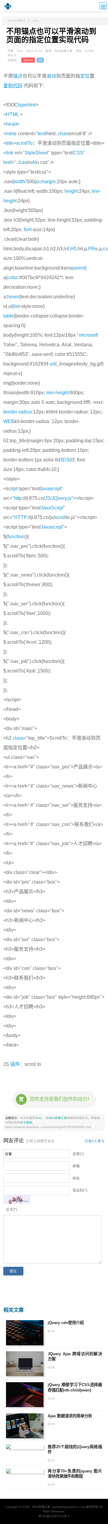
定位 (85, 76)
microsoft (88, 335)
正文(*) (11, 1209)
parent (78, 267)
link (10, 152)
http (18, 498)
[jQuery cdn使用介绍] (25, 1332)
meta (11, 133)
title (10, 143)
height (71, 191)
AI (34, 162)
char (62, 133)
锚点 (17, 76)
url (52, 363)
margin (48, 181)
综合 (35, 20)
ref (8, 162)
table (8, 315)
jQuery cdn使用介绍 (66, 1322)
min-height (57, 392)
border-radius (17, 411)
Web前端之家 (58, 1118)
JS (40, 60)
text (41, 133)
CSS (78, 152)
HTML (12, 114)
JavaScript (52, 507)
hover (13, 296)
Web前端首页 (17, 20)
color (13, 277)
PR (91, 248)
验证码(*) (80, 1190)
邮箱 (76, 1166)
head (11, 124)
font (28, 229)
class (18, 738)
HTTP (20, 517)
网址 (76, 1178)
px (37, 181)
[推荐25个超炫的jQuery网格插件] (25, 1446)
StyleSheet (36, 152)
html (31, 104)
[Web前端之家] (7, 9)
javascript (51, 488)
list (17, 306)
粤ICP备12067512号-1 (54, 1516)
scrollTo (24, 143)
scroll (60, 517)
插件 (15, 1064)
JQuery (28, 60)
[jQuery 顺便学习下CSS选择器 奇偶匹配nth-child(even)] (25, 1394)
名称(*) (78, 1154)
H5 (73, 248)
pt (15, 488)
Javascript (51, 526)
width (19, 181)
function (16, 536)
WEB (8, 421)
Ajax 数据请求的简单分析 (70, 1416)
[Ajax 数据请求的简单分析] (25, 1425)
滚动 (51, 76)
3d (69, 459)
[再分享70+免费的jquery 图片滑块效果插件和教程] (25, 1471)
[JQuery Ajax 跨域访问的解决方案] (25, 1363)
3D (63, 459)
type (22, 104)
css (23, 162)
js (69, 498)
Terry (39, 1118)
